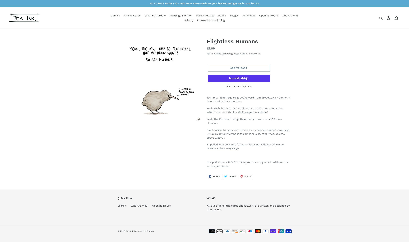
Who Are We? (139, 205)
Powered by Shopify (144, 231)
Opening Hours (161, 205)
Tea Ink (129, 231)
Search (121, 205)
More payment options (239, 86)
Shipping (228, 53)
